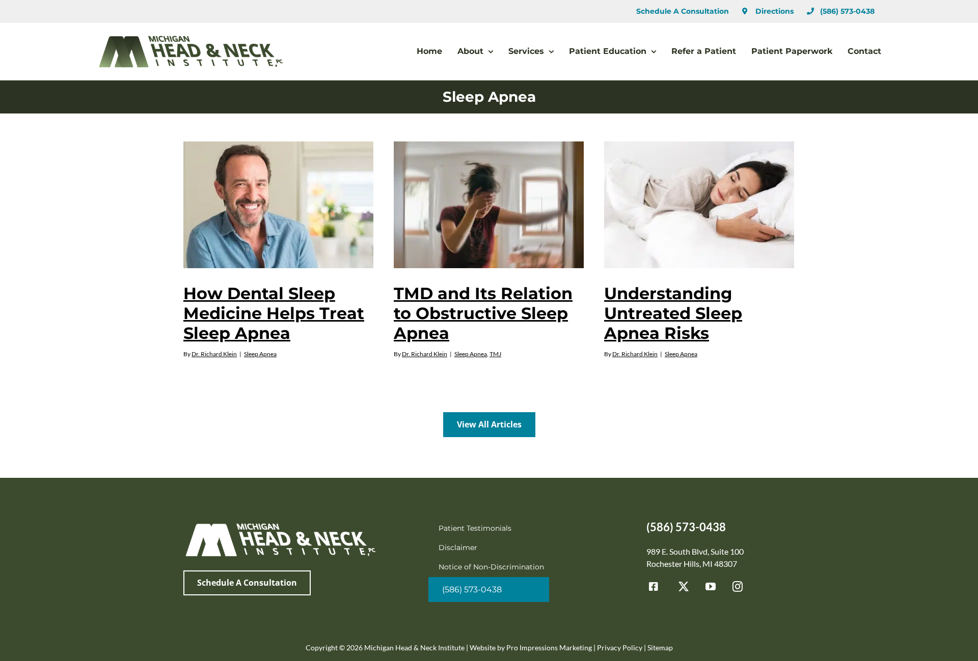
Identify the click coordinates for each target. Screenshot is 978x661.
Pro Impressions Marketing (549, 647)
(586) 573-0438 (686, 527)
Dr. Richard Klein (214, 354)
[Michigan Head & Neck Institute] (280, 524)
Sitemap (660, 647)
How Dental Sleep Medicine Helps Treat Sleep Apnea (273, 313)
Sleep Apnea (260, 354)
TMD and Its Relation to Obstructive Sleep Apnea (483, 313)
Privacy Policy (619, 647)
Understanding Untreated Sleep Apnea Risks (673, 313)
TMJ (495, 354)
